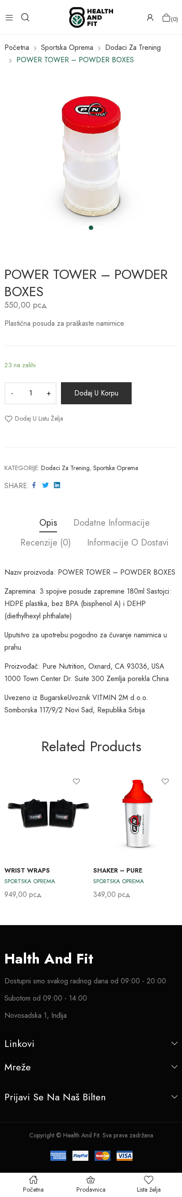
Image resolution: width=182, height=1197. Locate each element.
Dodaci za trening (65, 467)
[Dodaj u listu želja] (76, 781)
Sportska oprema (115, 467)
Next (171, 834)
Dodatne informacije (111, 523)
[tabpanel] (91, 157)
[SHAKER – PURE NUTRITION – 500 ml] (137, 813)
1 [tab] (91, 228)
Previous (11, 834)
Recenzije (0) (45, 543)
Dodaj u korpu (96, 393)
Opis (48, 523)
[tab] (48, 524)
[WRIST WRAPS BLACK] (48, 813)
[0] (166, 17)
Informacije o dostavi (128, 543)
